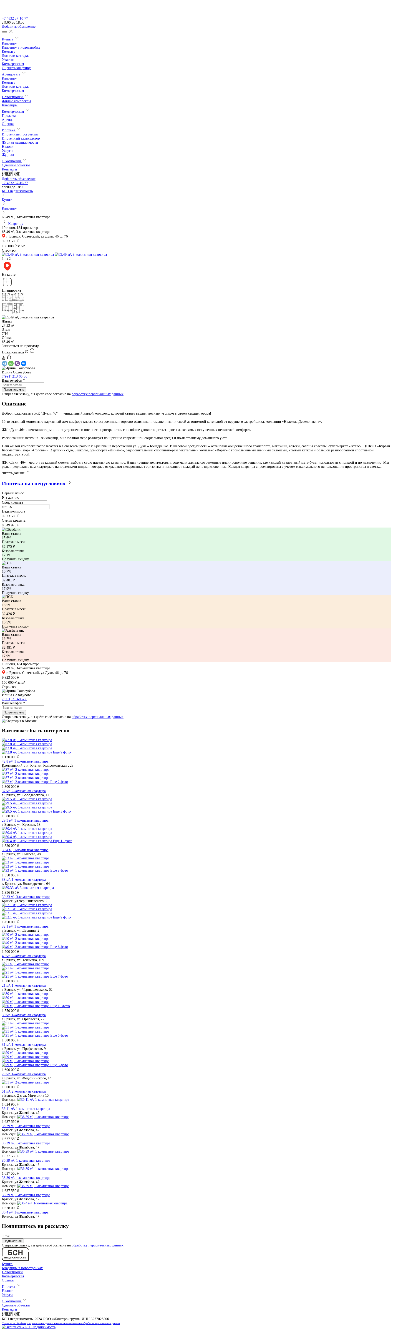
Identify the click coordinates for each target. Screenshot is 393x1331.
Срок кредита (12, 502)
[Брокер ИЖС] (11, 175)
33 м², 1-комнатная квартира (24, 879)
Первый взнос (13, 493)
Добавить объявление (18, 26)
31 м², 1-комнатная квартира (24, 1044)
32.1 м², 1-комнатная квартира (25, 926)
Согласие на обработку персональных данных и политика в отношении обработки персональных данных (61, 1323)
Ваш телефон (13, 380)
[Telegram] (4, 363)
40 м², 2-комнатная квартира (24, 956)
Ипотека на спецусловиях (34, 483)
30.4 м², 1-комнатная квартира (25, 850)
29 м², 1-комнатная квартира (24, 1074)
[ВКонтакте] (23, 363)
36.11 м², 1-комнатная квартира (26, 1109)
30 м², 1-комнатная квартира (24, 1015)
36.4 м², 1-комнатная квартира (25, 1212)
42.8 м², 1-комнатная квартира (25, 761)
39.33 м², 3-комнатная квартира (26, 897)
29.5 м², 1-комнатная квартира (25, 820)
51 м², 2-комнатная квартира (24, 1091)
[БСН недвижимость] (15, 14)
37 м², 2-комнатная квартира (24, 791)
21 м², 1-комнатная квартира (24, 985)
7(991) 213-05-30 (14, 376)
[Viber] (17, 363)
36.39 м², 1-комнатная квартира (26, 1126)
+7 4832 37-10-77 (15, 18)
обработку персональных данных (97, 394)
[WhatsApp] (11, 363)
